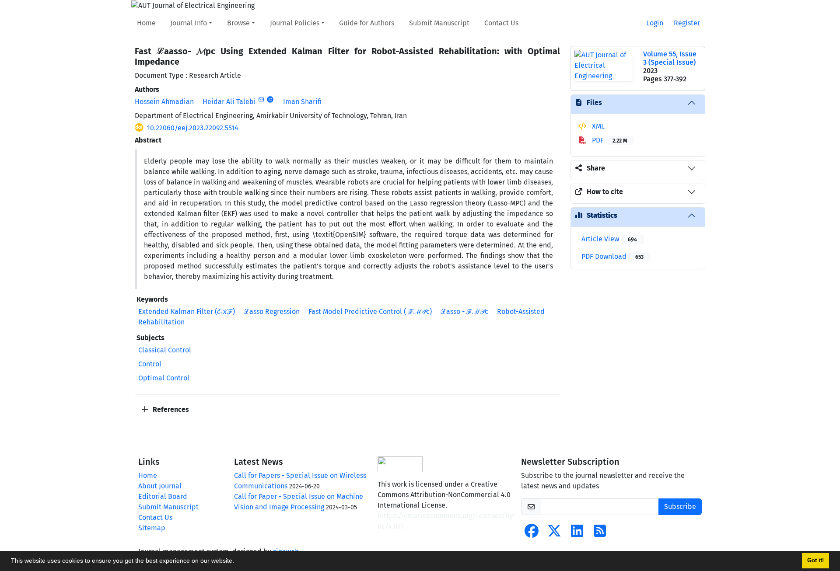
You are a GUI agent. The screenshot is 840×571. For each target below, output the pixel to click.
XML (597, 126)
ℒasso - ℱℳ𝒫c (464, 311)
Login (654, 23)
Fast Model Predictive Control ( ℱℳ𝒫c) (370, 311)
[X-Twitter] (554, 533)
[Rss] (599, 533)
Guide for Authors (366, 23)
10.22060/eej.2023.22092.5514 (192, 128)
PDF (608, 140)
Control (149, 364)
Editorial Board (162, 496)
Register (687, 23)
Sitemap (151, 528)
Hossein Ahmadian (164, 101)
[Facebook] (531, 533)
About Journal (160, 486)
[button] (237, 562)
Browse (238, 23)
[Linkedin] (577, 533)
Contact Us (501, 23)
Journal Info (188, 23)
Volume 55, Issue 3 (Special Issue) (669, 58)
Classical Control (164, 350)
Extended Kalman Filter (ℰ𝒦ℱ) (186, 311)
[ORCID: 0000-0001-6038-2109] (270, 100)
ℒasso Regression (272, 311)
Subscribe (680, 506)
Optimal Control (163, 378)
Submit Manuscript (439, 23)
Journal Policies (294, 23)
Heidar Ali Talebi (229, 101)
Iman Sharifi (302, 101)
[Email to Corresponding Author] (261, 100)
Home (146, 23)
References (170, 409)
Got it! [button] (815, 560)
